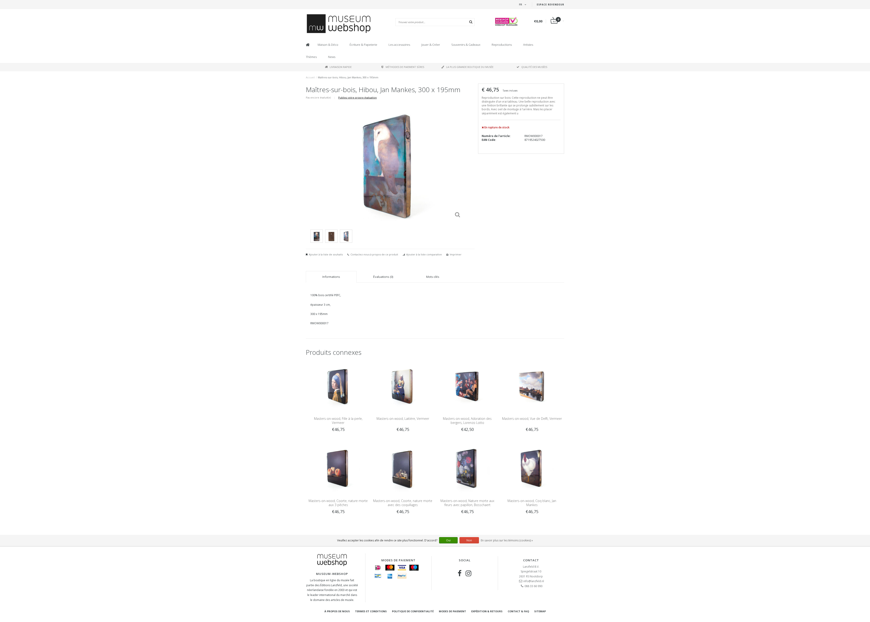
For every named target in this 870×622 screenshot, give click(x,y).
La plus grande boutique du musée (469, 67)
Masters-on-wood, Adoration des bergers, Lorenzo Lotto (467, 420)
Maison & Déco (328, 45)
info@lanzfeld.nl (533, 581)
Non (469, 540)
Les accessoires (399, 45)
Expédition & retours (487, 611)
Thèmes (311, 57)
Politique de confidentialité (413, 611)
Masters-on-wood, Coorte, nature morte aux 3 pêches (338, 503)
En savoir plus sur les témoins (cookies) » (507, 540)
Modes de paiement (452, 611)
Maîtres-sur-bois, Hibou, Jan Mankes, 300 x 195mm (348, 77)
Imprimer (456, 254)
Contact (531, 560)
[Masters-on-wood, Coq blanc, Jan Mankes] (532, 468)
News (331, 57)
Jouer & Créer (430, 45)
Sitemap (540, 611)
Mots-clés (432, 277)
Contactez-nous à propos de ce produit (374, 254)
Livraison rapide (341, 67)
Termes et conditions (371, 611)
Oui (448, 540)
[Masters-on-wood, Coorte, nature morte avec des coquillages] (403, 468)
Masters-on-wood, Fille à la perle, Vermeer (338, 420)
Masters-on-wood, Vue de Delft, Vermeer (532, 418)
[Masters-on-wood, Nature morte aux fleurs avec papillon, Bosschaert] (467, 468)
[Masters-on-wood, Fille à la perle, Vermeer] (338, 385)
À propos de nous (337, 611)
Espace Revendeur (550, 4)
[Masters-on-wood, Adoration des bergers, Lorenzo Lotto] (467, 385)
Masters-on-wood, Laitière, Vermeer (403, 418)
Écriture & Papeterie (363, 45)
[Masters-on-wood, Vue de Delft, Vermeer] (532, 385)
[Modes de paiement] (378, 567)
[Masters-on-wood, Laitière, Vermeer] (403, 385)
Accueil (310, 77)
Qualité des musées (534, 67)
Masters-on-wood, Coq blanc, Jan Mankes (532, 503)
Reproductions (502, 45)
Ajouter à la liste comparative (424, 254)
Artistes (528, 45)
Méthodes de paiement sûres (405, 67)
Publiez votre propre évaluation (357, 97)
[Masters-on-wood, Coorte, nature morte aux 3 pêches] (338, 468)
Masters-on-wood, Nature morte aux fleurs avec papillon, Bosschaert (467, 503)
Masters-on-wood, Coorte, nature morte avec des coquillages (402, 503)
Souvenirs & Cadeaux (465, 45)
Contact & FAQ (518, 611)
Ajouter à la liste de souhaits (326, 254)
